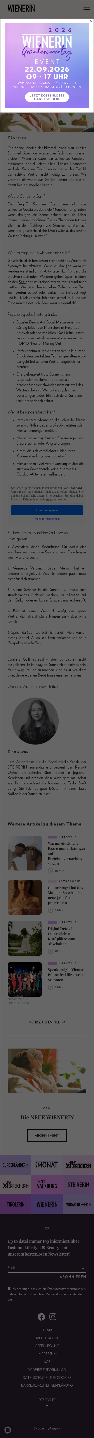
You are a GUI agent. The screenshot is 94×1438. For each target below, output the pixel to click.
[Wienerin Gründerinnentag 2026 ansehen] (47, 65)
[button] (8, 1430)
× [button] (91, 21)
